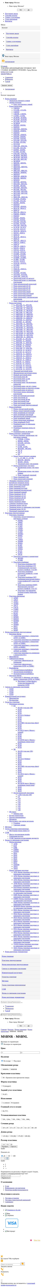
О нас (7, 1186)
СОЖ (4, 989)
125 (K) (5, 1136)
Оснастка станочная (9, 977)
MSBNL (6, 1069)
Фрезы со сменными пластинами (14, 993)
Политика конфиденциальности (16, 1190)
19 (11, 1144)
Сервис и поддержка (12, 17)
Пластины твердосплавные (11, 960)
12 (4, 1144)
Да (28, 10)
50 (9, 1156)
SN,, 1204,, (7, 1119)
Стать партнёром (11, 19)
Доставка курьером (12, 1198)
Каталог (11, 1029)
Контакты (8, 21)
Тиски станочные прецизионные (14, 985)
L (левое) (6, 1103)
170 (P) (20, 1136)
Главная (4, 1029)
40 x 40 (34, 1128)
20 (4, 1156)
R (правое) (15, 1103)
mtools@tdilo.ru (6, 74)
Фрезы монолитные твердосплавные (15, 964)
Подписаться (6, 1178)
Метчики (5, 981)
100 (14, 1156)
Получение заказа (11, 13)
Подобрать (5, 1146)
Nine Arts (37, 1240)
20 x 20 (5, 1128)
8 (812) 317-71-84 (7, 72)
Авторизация (9, 62)
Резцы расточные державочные (13, 997)
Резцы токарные (8, 956)
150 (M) (13, 1136)
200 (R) (27, 1136)
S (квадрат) (7, 1086)
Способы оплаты (11, 15)
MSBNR (14, 1069)
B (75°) (5, 1111)
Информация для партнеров (15, 1188)
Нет (21, 10)
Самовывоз (9, 1202)
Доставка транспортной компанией (17, 1200)
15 (7, 1144)
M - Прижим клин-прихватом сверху (16, 1078)
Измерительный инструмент (12, 973)
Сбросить (14, 1146)
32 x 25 (19, 1128)
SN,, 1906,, (26, 1119)
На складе (7, 1061)
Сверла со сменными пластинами (14, 968)
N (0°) (5, 1094)
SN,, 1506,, (16, 1119)
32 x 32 (26, 1128)
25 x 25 (12, 1128)
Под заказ (17, 1061)
